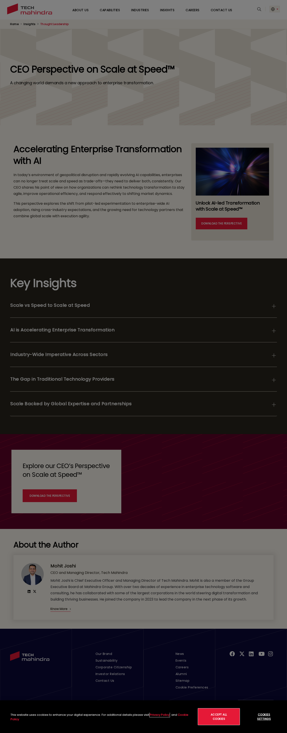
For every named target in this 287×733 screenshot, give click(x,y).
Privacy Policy (160, 715)
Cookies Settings (264, 717)
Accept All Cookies (219, 717)
